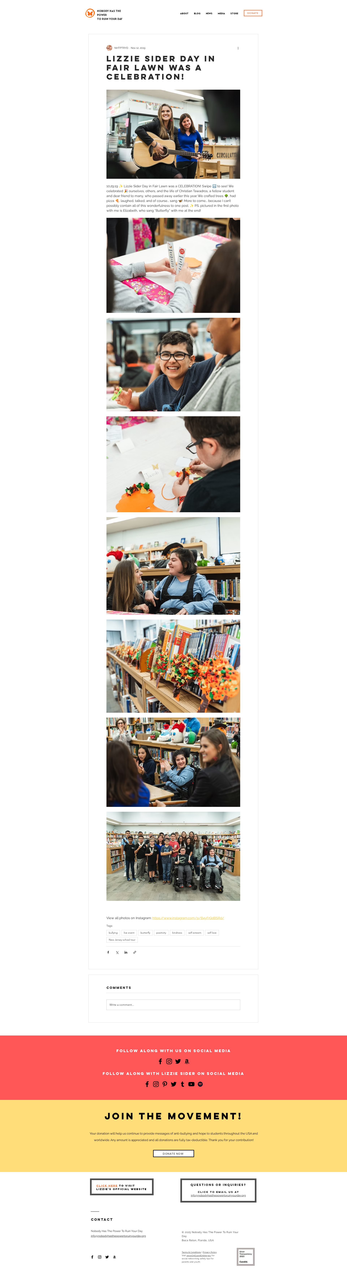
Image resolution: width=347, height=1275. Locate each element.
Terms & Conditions (191, 1252)
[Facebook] (160, 1061)
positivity (161, 932)
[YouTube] (191, 1084)
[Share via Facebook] (108, 952)
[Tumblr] (182, 1084)
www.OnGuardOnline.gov (199, 1255)
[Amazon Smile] (114, 1257)
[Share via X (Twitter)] (117, 952)
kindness (177, 932)
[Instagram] (169, 1061)
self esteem (194, 932)
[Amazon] (187, 1061)
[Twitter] (178, 1061)
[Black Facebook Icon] (92, 1257)
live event (129, 932)
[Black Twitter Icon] (107, 1257)
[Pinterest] (165, 1084)
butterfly (145, 932)
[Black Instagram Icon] (99, 1257)
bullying (113, 932)
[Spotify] (200, 1084)
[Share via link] (134, 952)
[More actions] (238, 48)
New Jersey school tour (122, 939)
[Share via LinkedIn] (126, 952)
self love (212, 932)
